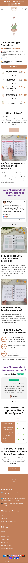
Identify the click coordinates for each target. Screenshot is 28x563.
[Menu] (2, 9)
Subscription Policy (7, 549)
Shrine (24, 561)
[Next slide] (18, 225)
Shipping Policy (5, 536)
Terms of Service (6, 545)
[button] (22, 9)
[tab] (12, 75)
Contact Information (4, 532)
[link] (14, 130)
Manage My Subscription (8, 521)
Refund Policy (5, 542)
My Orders (4, 515)
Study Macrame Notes (11, 561)
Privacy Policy (5, 539)
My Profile (4, 518)
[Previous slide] (10, 225)
